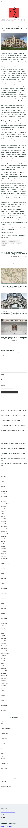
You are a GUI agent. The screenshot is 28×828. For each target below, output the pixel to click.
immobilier (3, 746)
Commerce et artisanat (6, 728)
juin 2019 (3, 690)
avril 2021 (3, 635)
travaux (3, 245)
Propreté (3, 753)
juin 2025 (3, 511)
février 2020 (4, 670)
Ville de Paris (4, 768)
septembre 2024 (5, 533)
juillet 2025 (3, 508)
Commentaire (5, 358)
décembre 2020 (4, 645)
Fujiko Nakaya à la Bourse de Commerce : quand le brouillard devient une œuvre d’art (14, 338)
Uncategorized (4, 763)
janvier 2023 (4, 583)
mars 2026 (3, 488)
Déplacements (4, 733)
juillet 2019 (3, 688)
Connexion (3, 781)
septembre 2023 (5, 563)
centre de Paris (5, 243)
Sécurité (3, 758)
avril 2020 (3, 665)
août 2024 (3, 536)
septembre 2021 (5, 623)
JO (1, 748)
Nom (2, 374)
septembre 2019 (5, 683)
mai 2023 (3, 573)
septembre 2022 (5, 593)
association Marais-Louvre (14, 241)
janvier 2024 (4, 553)
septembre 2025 (5, 503)
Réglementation (4, 756)
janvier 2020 (4, 673)
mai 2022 (3, 603)
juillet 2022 (3, 598)
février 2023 (4, 581)
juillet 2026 (3, 478)
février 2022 (4, 610)
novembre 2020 (4, 648)
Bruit (2, 723)
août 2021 (3, 625)
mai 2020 (3, 663)
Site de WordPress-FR (6, 789)
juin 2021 (3, 630)
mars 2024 (3, 548)
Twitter (3, 817)
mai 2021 (3, 633)
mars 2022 (3, 608)
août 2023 (3, 566)
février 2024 (4, 551)
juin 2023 (3, 571)
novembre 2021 (4, 618)
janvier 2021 (4, 643)
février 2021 (4, 640)
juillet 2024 (3, 538)
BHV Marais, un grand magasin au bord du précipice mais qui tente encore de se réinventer (14, 312)
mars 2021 (3, 638)
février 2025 (4, 521)
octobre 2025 (4, 501)
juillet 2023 (3, 568)
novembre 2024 (4, 528)
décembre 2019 (4, 675)
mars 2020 (3, 668)
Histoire (12, 26)
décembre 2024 (4, 526)
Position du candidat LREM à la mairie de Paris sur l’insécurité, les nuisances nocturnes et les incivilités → (15, 255)
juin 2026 (3, 481)
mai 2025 (3, 513)
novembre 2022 (4, 588)
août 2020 (3, 655)
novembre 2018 (4, 708)
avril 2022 (3, 606)
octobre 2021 (4, 620)
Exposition (3, 741)
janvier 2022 (4, 613)
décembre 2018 (4, 705)
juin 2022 (3, 601)
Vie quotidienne (4, 766)
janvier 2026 (4, 493)
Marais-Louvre (10, 30)
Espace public (4, 738)
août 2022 (3, 596)
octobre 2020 (4, 650)
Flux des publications (5, 784)
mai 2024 (3, 543)
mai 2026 (3, 483)
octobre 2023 (4, 561)
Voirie (2, 771)
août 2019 (3, 685)
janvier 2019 (4, 703)
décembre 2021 (4, 615)
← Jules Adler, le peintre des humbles (11, 252)
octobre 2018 (4, 710)
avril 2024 (3, 546)
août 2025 (3, 506)
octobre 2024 (4, 531)
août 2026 (3, 476)
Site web (3, 385)
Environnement (4, 736)
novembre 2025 (4, 498)
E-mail (3, 379)
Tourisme (3, 761)
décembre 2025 (4, 496)
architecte (4, 241)
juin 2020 (3, 660)
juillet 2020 (3, 658)
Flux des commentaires (6, 786)
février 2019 (4, 700)
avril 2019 (3, 695)
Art (8, 26)
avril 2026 (3, 486)
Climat (2, 726)
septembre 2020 (5, 653)
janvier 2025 (4, 523)
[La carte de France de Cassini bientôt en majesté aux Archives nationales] (14, 275)
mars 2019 (3, 698)
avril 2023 (3, 576)
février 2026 (4, 491)
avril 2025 (3, 516)
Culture (3, 731)
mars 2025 (3, 518)
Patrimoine (17, 26)
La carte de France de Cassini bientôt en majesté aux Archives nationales (14, 287)
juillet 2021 (3, 628)
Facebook (3, 814)
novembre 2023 (4, 558)
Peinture (12, 243)
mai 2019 (3, 693)
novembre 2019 (4, 678)
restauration (19, 243)
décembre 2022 (4, 586)
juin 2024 (3, 541)
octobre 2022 (4, 591)
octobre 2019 (4, 680)
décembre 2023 (4, 556)
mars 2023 (3, 578)
